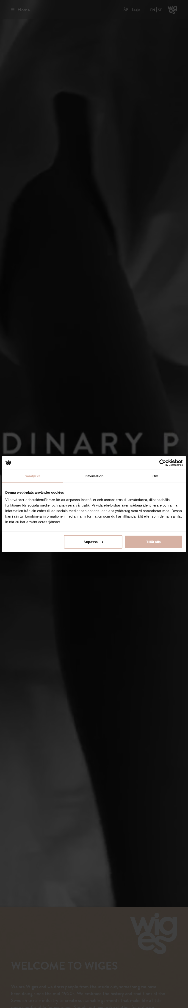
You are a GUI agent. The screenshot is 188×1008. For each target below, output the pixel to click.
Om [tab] (155, 476)
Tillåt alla (153, 542)
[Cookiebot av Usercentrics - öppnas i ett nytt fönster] (163, 462)
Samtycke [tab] (33, 476)
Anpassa (90, 542)
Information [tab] (94, 476)
